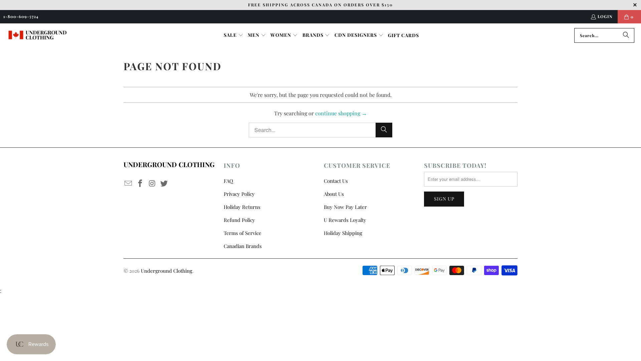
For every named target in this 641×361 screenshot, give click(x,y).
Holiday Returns (242, 207)
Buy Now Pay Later (345, 207)
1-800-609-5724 (20, 16)
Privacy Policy (239, 194)
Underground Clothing (166, 270)
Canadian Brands (243, 246)
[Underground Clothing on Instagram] (152, 183)
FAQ (228, 180)
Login (605, 16)
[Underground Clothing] (37, 35)
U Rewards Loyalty (345, 220)
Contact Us (336, 180)
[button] (233, 35)
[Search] (626, 35)
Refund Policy (239, 220)
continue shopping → (341, 113)
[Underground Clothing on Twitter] (164, 183)
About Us (334, 194)
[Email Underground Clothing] (129, 183)
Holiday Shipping (343, 233)
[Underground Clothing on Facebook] (141, 183)
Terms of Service (242, 233)
